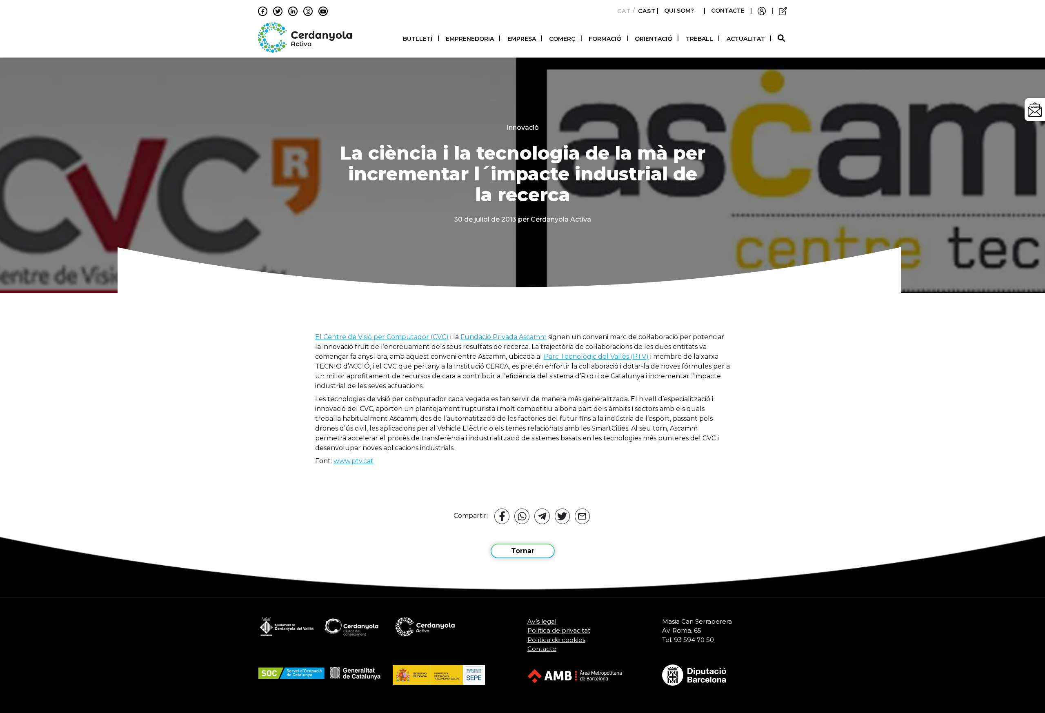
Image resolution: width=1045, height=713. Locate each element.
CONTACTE (728, 10)
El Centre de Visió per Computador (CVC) (382, 337)
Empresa (521, 38)
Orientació (653, 38)
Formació (605, 38)
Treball (699, 38)
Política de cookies (556, 640)
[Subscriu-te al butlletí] (1035, 109)
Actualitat (746, 38)
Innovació (523, 127)
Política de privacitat (558, 630)
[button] (782, 38)
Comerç (562, 38)
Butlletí (417, 38)
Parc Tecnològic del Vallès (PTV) (596, 356)
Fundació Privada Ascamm (503, 337)
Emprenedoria (470, 38)
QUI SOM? (679, 10)
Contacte (541, 649)
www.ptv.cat (354, 461)
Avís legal (541, 621)
